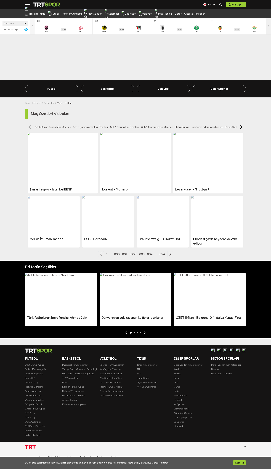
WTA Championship (146, 386)
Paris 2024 (231, 127)
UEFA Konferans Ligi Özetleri (157, 127)
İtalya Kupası (182, 127)
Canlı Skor (7, 29)
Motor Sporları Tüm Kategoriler (226, 364)
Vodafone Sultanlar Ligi (111, 373)
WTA (139, 373)
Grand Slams (143, 378)
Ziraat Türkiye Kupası (35, 408)
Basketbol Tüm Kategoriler (75, 364)
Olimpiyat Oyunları (183, 413)
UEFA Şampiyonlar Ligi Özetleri (90, 127)
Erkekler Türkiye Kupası (73, 386)
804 (150, 254)
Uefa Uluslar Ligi (33, 421)
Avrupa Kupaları (69, 400)
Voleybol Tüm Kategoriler (112, 364)
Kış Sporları (179, 404)
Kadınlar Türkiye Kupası (73, 391)
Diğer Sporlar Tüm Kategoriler (188, 364)
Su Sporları (179, 421)
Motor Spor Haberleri (221, 373)
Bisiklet (177, 373)
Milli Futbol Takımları (35, 426)
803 (142, 254)
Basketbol (107, 89)
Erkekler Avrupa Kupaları (111, 391)
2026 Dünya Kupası (34, 364)
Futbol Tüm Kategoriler (36, 369)
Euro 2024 (30, 378)
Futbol (51, 89)
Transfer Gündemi (34, 386)
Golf (176, 382)
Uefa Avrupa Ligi (33, 395)
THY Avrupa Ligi (70, 378)
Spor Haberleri (33, 103)
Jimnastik (178, 426)
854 (162, 254)
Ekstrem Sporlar (181, 408)
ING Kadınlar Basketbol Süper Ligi (78, 373)
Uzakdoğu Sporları (183, 417)
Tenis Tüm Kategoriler (147, 364)
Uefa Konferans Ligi (34, 400)
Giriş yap (236, 4)
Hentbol (178, 400)
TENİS (141, 359)
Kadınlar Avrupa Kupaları (74, 404)
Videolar (49, 103)
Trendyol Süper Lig (34, 373)
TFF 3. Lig (30, 417)
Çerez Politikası (160, 462)
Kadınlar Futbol (32, 435)
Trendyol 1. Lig (32, 382)
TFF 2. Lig (30, 413)
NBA (64, 382)
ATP (139, 369)
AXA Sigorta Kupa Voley (111, 378)
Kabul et (239, 462)
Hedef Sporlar (180, 395)
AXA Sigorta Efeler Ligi (110, 369)
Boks (176, 378)
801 (124, 254)
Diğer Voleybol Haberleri (111, 395)
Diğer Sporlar (219, 89)
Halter (177, 391)
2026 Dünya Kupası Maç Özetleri (53, 127)
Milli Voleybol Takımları (110, 382)
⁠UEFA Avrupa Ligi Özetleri (124, 127)
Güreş (177, 386)
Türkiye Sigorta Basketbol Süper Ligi (79, 369)
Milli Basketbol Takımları (73, 395)
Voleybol (163, 89)
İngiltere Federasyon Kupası (207, 127)
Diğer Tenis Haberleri (147, 382)
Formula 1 (215, 369)
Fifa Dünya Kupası (33, 430)
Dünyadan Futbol (33, 404)
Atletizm (178, 369)
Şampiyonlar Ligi (33, 391)
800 (117, 254)
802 (133, 254)
